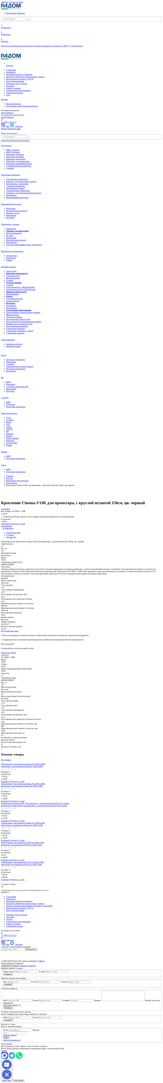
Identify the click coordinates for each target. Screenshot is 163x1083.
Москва (5, 2)
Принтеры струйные (15, 157)
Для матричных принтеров (18, 191)
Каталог (9, 65)
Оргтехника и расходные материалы (22, 106)
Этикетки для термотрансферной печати (23, 193)
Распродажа (11, 13)
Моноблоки (11, 215)
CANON (5, 398)
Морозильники (12, 315)
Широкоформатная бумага (17, 197)
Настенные (11, 258)
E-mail (41, 971)
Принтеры (10, 384)
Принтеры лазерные (15, 154)
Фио (5, 982)
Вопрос (97, 1000)
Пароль (36, 1030)
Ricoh (8, 422)
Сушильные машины (15, 333)
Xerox (8, 418)
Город (63, 982)
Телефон (66, 1000)
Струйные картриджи (15, 186)
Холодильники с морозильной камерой (23, 312)
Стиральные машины (15, 328)
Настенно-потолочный (16, 240)
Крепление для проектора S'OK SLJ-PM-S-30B (21, 864)
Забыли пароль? (10, 1035)
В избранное (6, 526)
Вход (34, 46)
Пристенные (11, 308)
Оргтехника (6, 145)
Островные (11, 306)
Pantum (9, 445)
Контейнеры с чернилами (17, 184)
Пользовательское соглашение (19, 74)
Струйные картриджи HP (17, 387)
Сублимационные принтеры (18, 166)
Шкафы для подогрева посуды (19, 324)
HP (2, 378)
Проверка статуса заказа (16, 84)
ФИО (5, 1000)
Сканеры (10, 168)
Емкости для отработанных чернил (21, 181)
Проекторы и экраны (10, 224)
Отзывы (11, 537)
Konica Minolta (12, 438)
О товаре (10, 535)
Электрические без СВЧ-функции (21, 289)
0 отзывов (5, 509)
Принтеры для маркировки (18, 161)
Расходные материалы (10, 175)
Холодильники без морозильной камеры (23, 322)
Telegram (19, 126)
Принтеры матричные (15, 159)
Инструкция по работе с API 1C (20, 79)
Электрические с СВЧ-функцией (20, 287)
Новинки (21, 13)
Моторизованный (14, 233)
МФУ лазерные (12, 150)
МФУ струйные (13, 152)
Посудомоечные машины (17, 326)
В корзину (6, 524)
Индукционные (13, 278)
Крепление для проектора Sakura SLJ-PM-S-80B (22, 786)
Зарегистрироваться (11, 1040)
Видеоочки (11, 371)
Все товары (6, 760)
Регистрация (76, 46)
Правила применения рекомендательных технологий (29, 906)
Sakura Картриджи (9, 413)
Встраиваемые (12, 294)
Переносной (11, 242)
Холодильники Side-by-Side (18, 319)
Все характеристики (10, 631)
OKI (8, 425)
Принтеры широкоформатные (19, 164)
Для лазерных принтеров (17, 179)
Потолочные (11, 256)
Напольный (11, 238)
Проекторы (11, 229)
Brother (9, 436)
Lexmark (9, 420)
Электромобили (8, 340)
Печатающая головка (15, 188)
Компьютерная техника (11, 204)
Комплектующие (13, 346)
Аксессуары (11, 271)
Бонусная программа (15, 81)
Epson (3, 355)
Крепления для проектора (12, 251)
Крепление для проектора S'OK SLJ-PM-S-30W (21, 845)
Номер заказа (9, 971)
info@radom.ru (7, 113)
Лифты (9, 260)
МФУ (8, 382)
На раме (9, 235)
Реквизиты (11, 72)
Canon (8, 427)
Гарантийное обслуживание (18, 90)
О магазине (11, 70)
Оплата (9, 919)
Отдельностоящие (14, 317)
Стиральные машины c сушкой (19, 331)
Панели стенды (12, 213)
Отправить (8, 974)
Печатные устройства (15, 360)
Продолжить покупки (10, 966)
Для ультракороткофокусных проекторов (24, 245)
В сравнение (8, 528)
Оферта (41, 961)
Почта (5, 1030)
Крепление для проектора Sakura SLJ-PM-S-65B (22, 825)
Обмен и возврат (13, 88)
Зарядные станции (14, 344)
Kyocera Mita (11, 443)
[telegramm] (4, 1058)
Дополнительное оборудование (19, 366)
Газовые (9, 280)
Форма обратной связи (11, 129)
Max (7, 126)
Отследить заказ (16, 2)
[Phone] (19, 1058)
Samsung (9, 434)
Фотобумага (11, 195)
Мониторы (11, 208)
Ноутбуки (10, 218)
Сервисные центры (14, 93)
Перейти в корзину (28, 966)
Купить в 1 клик (18, 524)
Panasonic (10, 441)
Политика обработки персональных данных (25, 77)
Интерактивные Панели (16, 211)
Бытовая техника (13, 104)
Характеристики (13, 533)
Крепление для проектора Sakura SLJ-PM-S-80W (22, 766)
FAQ (8, 95)
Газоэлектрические (14, 299)
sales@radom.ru (7, 117)
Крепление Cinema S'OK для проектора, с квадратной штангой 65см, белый (34, 806)
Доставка (10, 86)
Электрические (12, 276)
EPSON (9, 429)
